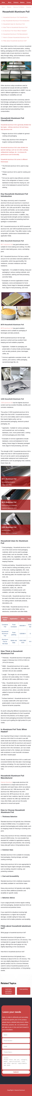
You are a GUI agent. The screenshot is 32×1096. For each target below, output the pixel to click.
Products (16, 2)
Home (3, 2)
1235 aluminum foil (7, 402)
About (9, 2)
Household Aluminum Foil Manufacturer (15, 34)
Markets (22, 2)
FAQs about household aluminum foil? (15, 41)
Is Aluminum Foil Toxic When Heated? (15, 31)
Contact (29, 2)
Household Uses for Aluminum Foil (14, 24)
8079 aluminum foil (7, 328)
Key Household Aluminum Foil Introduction (16, 21)
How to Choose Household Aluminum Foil (16, 37)
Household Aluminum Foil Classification (15, 17)
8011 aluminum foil (7, 244)
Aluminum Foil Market (18, 7)
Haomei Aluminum (6, 782)
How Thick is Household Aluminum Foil (15, 27)
